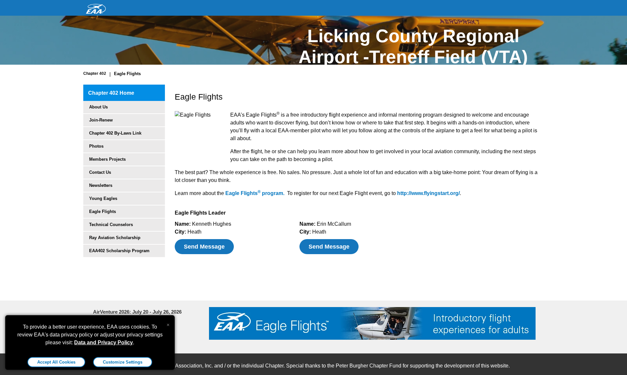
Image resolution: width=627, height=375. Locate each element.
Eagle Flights (127, 73)
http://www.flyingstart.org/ (428, 193)
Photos (96, 146)
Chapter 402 (94, 73)
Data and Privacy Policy (103, 342)
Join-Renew (101, 120)
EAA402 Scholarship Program (119, 250)
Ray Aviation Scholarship (114, 237)
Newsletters (100, 185)
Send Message (204, 246)
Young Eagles (103, 198)
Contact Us (100, 172)
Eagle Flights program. (254, 193)
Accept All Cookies (56, 362)
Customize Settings (122, 362)
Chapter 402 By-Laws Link (115, 133)
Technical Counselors (111, 224)
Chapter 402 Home (111, 93)
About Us (98, 107)
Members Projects (107, 159)
